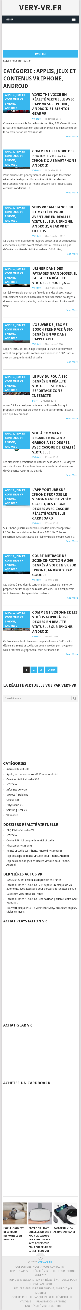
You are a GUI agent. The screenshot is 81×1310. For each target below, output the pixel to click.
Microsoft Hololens (17, 794)
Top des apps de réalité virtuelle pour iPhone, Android (37, 855)
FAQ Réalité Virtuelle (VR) (20, 830)
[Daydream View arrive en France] (65, 1214)
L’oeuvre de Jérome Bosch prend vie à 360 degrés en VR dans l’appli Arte (52, 332)
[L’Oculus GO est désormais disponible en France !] (15, 1214)
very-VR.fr (40, 7)
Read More (72, 136)
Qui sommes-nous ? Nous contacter (40, 1266)
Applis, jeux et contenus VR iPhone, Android (31, 774)
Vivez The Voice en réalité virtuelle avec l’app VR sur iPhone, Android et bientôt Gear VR (53, 104)
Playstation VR (14, 804)
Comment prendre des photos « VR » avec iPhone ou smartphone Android (54, 158)
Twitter (40, 53)
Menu (9, 19)
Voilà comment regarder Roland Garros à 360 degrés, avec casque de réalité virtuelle (54, 442)
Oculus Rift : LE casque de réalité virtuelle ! (30, 840)
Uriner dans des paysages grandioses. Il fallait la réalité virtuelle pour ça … (54, 275)
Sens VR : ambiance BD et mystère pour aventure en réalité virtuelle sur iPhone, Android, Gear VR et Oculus (52, 219)
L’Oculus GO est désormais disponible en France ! (34, 879)
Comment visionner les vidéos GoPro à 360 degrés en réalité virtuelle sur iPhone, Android (55, 621)
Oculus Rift (12, 799)
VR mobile (12, 815)
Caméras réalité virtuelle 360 (22, 779)
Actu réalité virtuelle (17, 769)
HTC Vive (11, 784)
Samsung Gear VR (16, 810)
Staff (34, 400)
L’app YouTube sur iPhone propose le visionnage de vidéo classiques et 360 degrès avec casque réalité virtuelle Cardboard (51, 504)
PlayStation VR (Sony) (19, 845)
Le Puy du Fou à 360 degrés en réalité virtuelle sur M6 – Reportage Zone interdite (49, 386)
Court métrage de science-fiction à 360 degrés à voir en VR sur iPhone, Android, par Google (54, 565)
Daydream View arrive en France (24, 893)
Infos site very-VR (16, 789)
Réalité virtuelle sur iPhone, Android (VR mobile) (34, 850)
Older (51, 669)
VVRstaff (36, 118)
